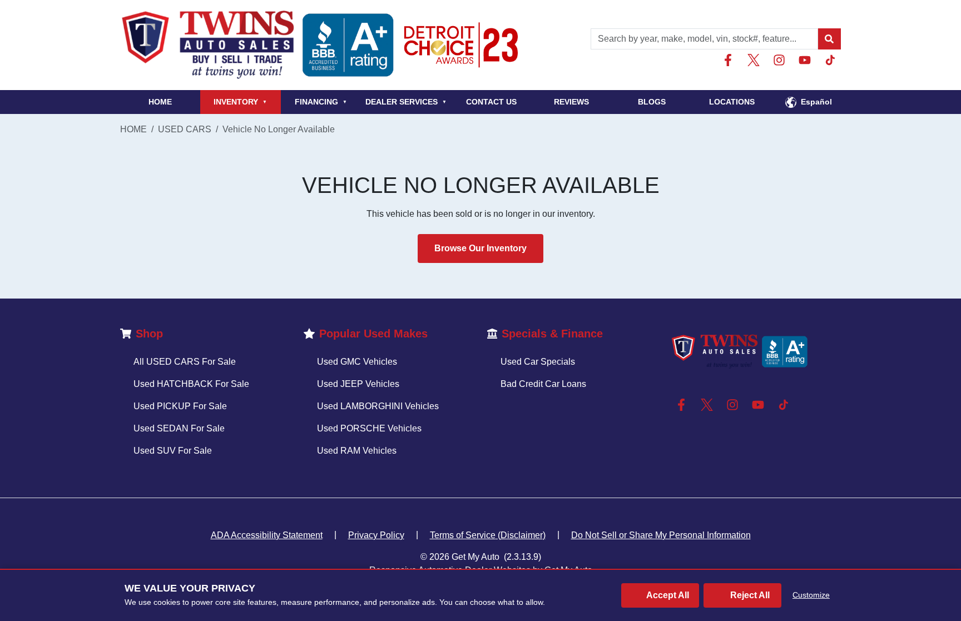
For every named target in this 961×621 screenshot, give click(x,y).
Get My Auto (475, 557)
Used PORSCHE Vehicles (369, 428)
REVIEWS (571, 101)
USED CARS (184, 129)
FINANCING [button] (321, 101)
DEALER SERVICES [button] (406, 101)
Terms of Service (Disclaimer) (488, 535)
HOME (160, 101)
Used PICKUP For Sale (180, 406)
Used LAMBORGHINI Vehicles (378, 406)
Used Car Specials (538, 361)
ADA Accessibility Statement (267, 535)
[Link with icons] (730, 60)
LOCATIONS (732, 101)
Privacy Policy (376, 535)
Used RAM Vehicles (357, 450)
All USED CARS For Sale (184, 361)
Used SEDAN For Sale (179, 428)
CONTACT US (491, 101)
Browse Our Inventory (480, 248)
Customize (811, 594)
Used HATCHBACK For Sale (191, 384)
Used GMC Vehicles (357, 361)
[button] (829, 38)
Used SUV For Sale (172, 450)
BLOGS (652, 101)
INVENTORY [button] (240, 101)
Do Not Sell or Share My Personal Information (661, 535)
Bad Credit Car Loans (543, 384)
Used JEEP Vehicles (358, 384)
